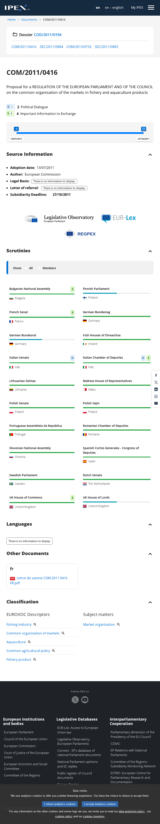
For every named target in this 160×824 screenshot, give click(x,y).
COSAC (115, 743)
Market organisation (99, 624)
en (98, 7)
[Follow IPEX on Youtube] (85, 700)
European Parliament (19, 732)
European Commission (20, 746)
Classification (22, 602)
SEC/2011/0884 (51, 46)
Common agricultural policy (28, 650)
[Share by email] (156, 403)
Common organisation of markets (33, 633)
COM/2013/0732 (78, 46)
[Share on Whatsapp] (156, 395)
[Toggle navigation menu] (151, 7)
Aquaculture (16, 642)
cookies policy (63, 816)
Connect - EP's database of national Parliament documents (79, 752)
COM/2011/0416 (23, 46)
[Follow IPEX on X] (75, 700)
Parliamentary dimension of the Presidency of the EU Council (133, 734)
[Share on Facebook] (156, 375)
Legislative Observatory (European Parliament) (73, 741)
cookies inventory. (94, 816)
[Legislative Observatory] (59, 219)
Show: (17, 268)
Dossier (40, 34)
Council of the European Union (25, 739)
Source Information (29, 154)
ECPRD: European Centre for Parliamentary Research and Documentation (131, 777)
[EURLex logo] (118, 219)
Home (12, 19)
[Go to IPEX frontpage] (17, 8)
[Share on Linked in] (156, 389)
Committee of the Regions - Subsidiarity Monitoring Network (133, 764)
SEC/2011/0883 (106, 46)
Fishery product (18, 659)
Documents (29, 19)
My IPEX (137, 7)
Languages (19, 524)
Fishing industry (18, 624)
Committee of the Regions (22, 775)
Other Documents (27, 553)
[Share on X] (156, 382)
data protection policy (132, 811)
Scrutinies (18, 251)
